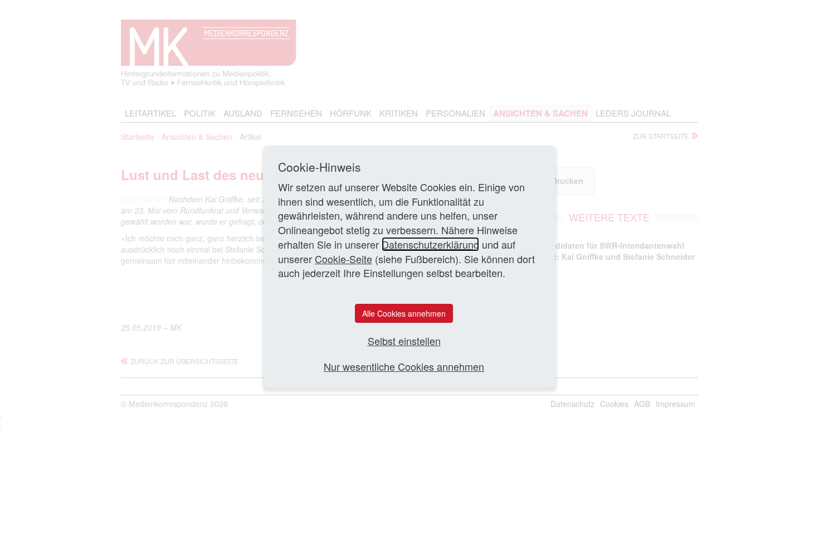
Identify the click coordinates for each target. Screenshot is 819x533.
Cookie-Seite (343, 258)
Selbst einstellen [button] (404, 341)
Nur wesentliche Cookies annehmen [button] (404, 367)
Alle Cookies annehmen (404, 313)
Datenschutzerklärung (430, 244)
